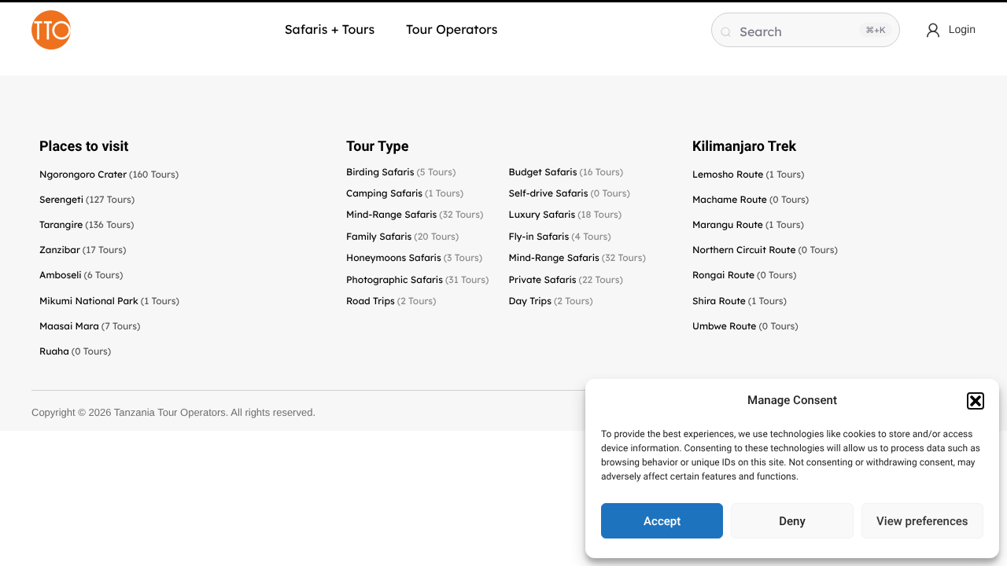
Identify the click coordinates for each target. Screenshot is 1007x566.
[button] (975, 401)
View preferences (922, 521)
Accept (662, 521)
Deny (792, 521)
